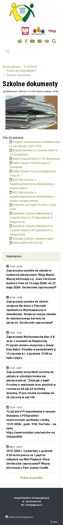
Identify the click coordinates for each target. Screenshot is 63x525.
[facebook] (26, 41)
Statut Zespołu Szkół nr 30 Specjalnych (36, 158)
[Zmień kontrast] (47, 41)
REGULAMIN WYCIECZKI (27, 243)
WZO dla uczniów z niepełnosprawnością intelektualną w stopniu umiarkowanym (32, 196)
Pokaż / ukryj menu (7, 51)
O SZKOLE (30, 66)
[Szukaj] (54, 41)
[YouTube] (32, 41)
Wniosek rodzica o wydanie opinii (32, 238)
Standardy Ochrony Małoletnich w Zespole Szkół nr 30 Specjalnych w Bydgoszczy (31, 217)
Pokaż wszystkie (31, 477)
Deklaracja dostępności (21, 517)
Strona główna (11, 66)
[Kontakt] (39, 41)
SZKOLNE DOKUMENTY (21, 71)
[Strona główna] (19, 41)
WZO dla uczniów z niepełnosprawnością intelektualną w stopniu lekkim (32, 184)
